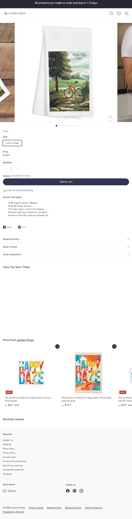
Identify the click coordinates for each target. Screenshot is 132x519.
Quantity (7, 162)
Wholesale (7, 474)
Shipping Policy (11, 239)
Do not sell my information (14, 461)
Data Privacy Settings (13, 465)
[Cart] (119, 13)
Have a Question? (12, 254)
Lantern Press (25, 340)
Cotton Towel (12, 143)
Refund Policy (54, 507)
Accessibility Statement (13, 470)
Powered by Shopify (13, 512)
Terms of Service (93, 507)
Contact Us (8, 440)
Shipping (6, 176)
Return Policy (10, 247)
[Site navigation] (127, 13)
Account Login (9, 457)
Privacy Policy (9, 453)
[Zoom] (110, 117)
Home (6, 131)
